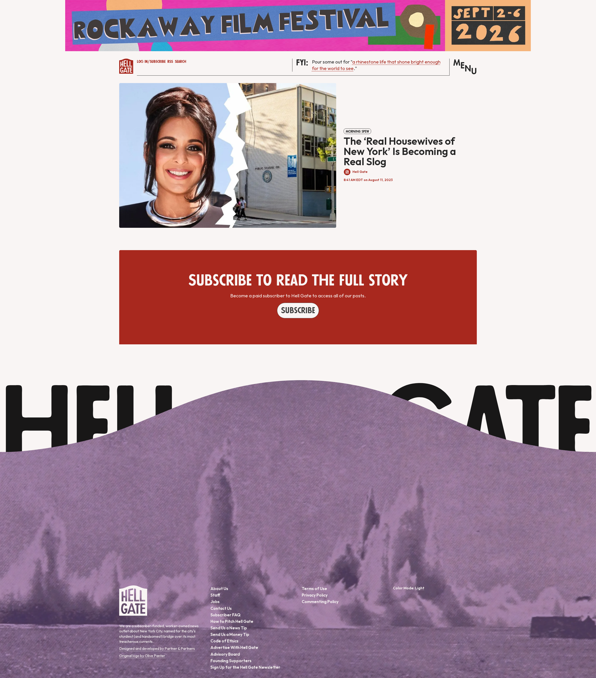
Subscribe (158, 62)
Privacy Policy (315, 595)
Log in (142, 62)
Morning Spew (357, 131)
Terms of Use (314, 588)
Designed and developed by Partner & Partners (157, 648)
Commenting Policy (320, 601)
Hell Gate (360, 172)
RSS (170, 62)
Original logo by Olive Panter (142, 655)
